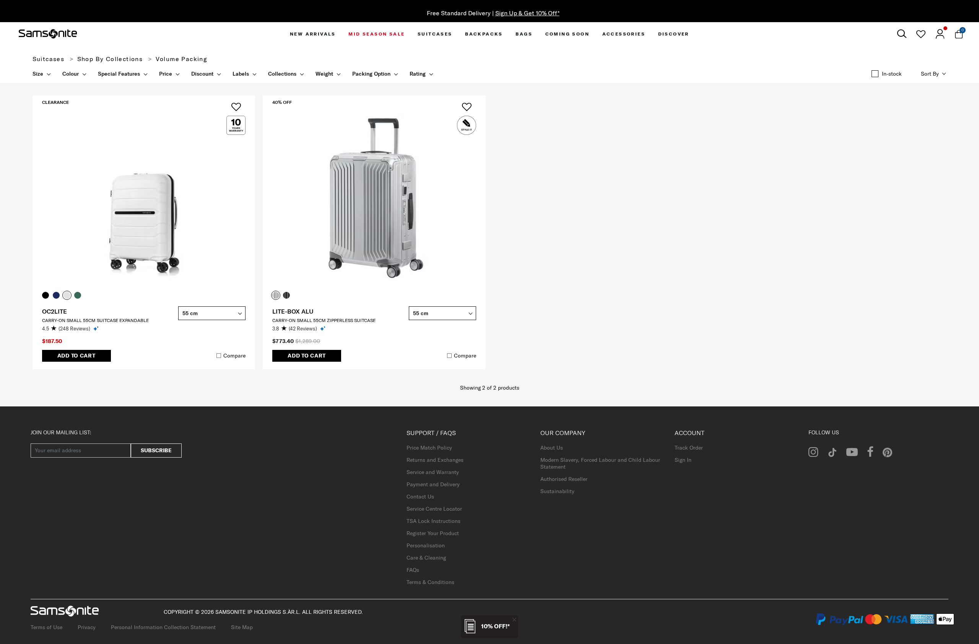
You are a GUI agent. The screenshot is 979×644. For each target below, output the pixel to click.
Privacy (87, 627)
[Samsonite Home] (48, 34)
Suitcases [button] (435, 34)
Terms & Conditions (430, 582)
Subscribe (156, 450)
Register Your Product (433, 533)
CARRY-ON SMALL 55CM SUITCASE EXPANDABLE (95, 320)
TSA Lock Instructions (433, 521)
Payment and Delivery (433, 484)
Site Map (242, 627)
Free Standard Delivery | (489, 13)
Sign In (683, 459)
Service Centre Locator (434, 508)
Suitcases (49, 59)
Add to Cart (76, 355)
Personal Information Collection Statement (163, 627)
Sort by (930, 73)
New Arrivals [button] (313, 34)
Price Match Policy (429, 447)
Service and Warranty (433, 472)
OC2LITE (54, 311)
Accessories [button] (623, 34)
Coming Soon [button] (567, 34)
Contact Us (420, 496)
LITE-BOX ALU (293, 311)
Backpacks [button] (484, 34)
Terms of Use (46, 627)
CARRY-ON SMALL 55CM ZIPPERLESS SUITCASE (324, 320)
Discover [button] (673, 34)
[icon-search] (901, 33)
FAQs (413, 569)
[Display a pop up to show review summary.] (96, 328)
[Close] (514, 619)
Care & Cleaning (426, 557)
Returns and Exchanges (435, 459)
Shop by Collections (110, 59)
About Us (551, 447)
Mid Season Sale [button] (376, 34)
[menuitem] (312, 33)
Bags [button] (524, 34)
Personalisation (426, 545)
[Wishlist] (920, 34)
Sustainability (557, 491)
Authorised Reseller (563, 479)
